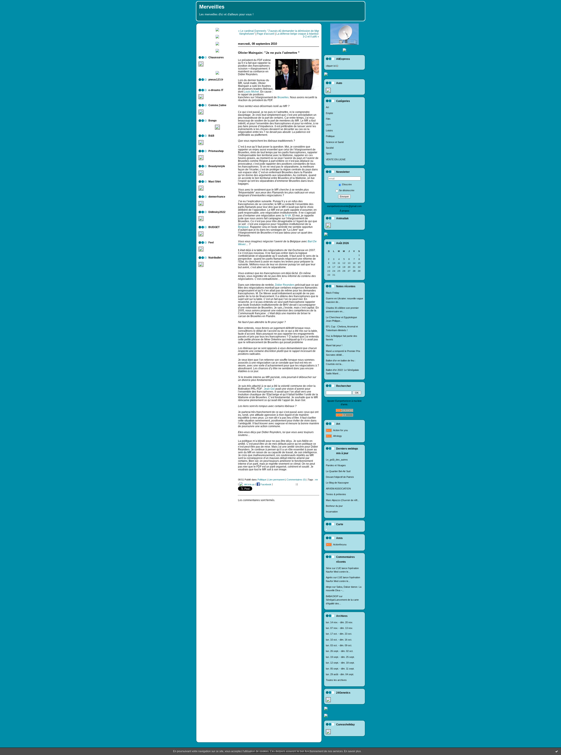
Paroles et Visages (336, 465)
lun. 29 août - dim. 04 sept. (340, 674)
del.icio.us (249, 484)
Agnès (329, 577)
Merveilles (211, 7)
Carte (339, 524)
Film (328, 119)
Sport (329, 153)
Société (330, 147)
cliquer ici (331, 65)
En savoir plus (352, 751)
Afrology (337, 436)
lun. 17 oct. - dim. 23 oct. (339, 633)
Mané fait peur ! (334, 345)
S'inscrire (347, 184)
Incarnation (332, 511)
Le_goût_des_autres (337, 459)
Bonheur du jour (334, 506)
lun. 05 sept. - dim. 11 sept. (340, 668)
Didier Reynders (285, 284)
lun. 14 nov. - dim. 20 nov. (339, 622)
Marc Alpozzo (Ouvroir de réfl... (342, 500)
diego (329, 586)
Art (327, 107)
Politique (330, 136)
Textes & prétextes (336, 494)
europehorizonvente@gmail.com (344, 206)
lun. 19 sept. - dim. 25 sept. (340, 657)
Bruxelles (283, 97)
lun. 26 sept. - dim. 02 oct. (339, 651)
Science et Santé (335, 142)
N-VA (288, 215)
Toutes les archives (336, 680)
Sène (328, 568)
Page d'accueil (265, 33)
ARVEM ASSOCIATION (338, 488)
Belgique (243, 226)
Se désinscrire (346, 190)
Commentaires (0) (296, 479)
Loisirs (329, 130)
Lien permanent (276, 479)
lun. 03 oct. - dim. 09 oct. (339, 645)
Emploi (329, 113)
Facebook (265, 484)
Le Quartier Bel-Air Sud (338, 471)
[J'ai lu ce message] (556, 751)
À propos (344, 210)
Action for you (340, 430)
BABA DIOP (332, 596)
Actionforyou (339, 544)
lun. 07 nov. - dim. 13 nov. (339, 628)
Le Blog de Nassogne (337, 482)
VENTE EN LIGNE (336, 159)
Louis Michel (251, 91)
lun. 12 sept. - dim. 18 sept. (340, 662)
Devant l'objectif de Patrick (340, 477)
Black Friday (332, 292)
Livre (328, 124)
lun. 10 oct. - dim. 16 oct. (339, 639)
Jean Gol (269, 388)
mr (316, 479)
